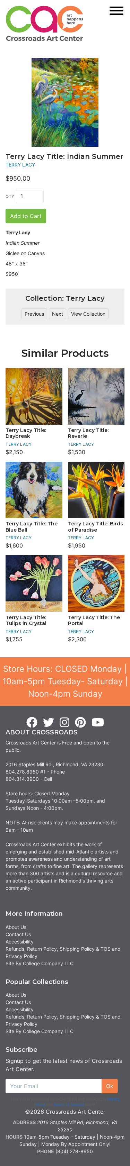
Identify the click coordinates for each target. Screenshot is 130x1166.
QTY (10, 196)
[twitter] (48, 723)
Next (57, 314)
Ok (109, 1086)
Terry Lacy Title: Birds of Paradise (95, 527)
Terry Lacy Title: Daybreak (26, 433)
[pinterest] (80, 723)
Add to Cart (26, 216)
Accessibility (20, 941)
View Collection (88, 314)
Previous (34, 314)
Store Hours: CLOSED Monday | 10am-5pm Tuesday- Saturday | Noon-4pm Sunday (65, 681)
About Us (16, 927)
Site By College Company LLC (39, 963)
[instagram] (64, 723)
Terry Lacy (20, 165)
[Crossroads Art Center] (44, 23)
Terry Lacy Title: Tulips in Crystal (26, 620)
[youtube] (98, 723)
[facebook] (31, 723)
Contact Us (18, 934)
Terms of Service (69, 1104)
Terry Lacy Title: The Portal (94, 620)
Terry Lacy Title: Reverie (88, 433)
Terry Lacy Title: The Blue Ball (32, 527)
